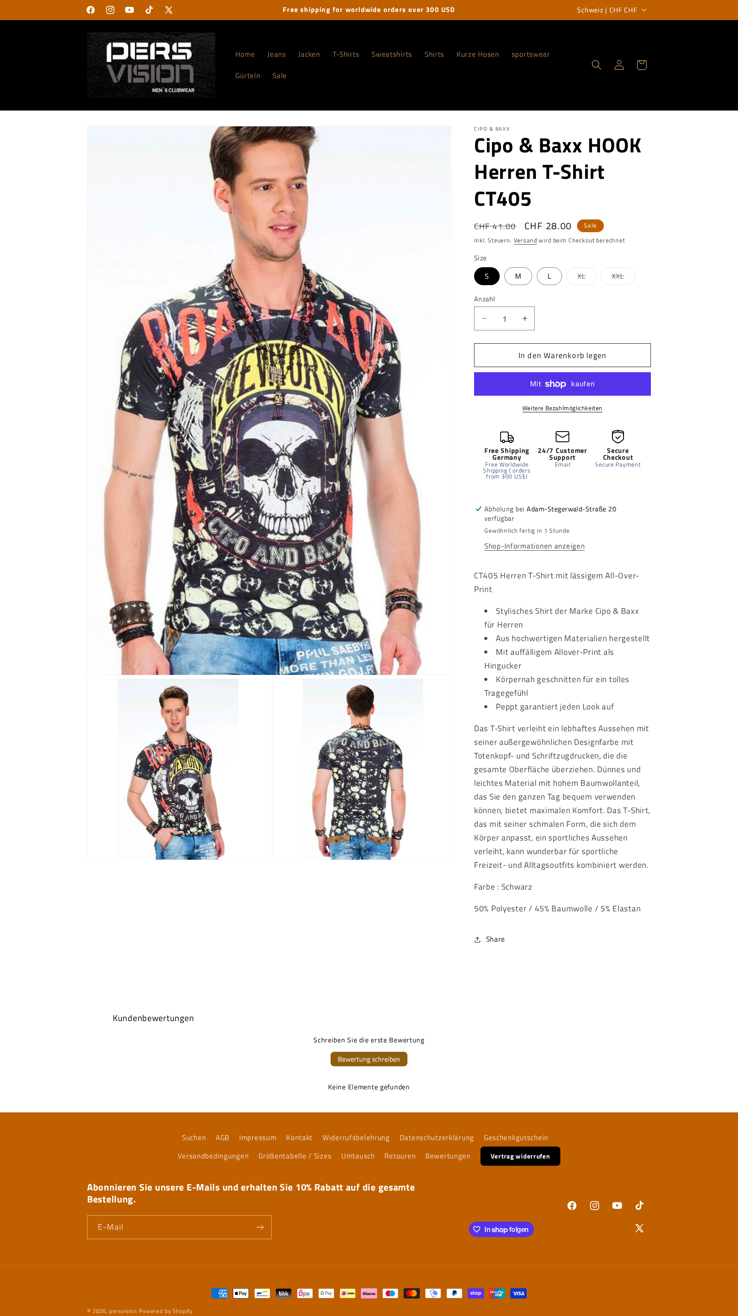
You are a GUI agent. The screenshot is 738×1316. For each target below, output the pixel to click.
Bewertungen (448, 1155)
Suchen (194, 1137)
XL (586, 278)
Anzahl (484, 298)
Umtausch (358, 1155)
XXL (623, 278)
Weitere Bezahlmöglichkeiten (562, 408)
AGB (222, 1137)
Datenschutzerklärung (437, 1137)
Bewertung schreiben (369, 1059)
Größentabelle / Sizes (294, 1155)
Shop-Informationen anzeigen (534, 545)
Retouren (400, 1155)
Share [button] (495, 939)
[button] (596, 65)
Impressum (257, 1137)
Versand (525, 240)
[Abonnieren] (260, 1227)
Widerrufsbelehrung (356, 1137)
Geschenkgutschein (516, 1137)
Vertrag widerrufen (520, 1156)
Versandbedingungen (213, 1155)
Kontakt (299, 1137)
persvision (123, 1311)
